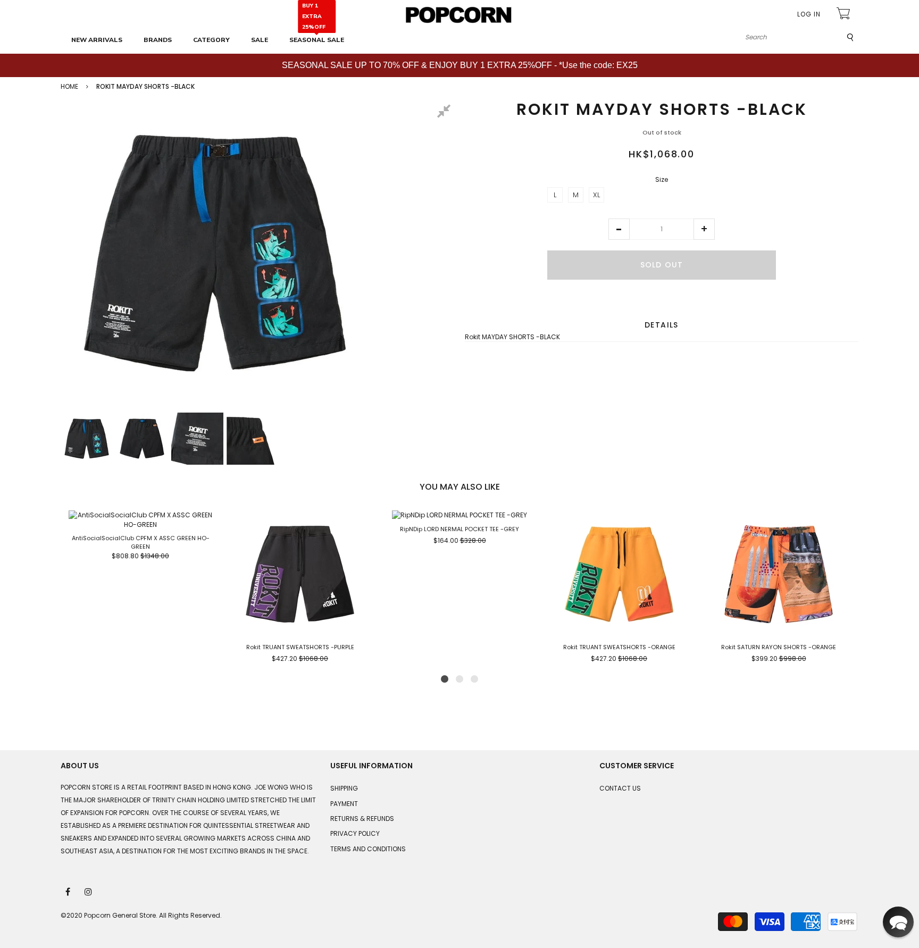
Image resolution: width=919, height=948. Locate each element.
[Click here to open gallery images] (445, 112)
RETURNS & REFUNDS (362, 818)
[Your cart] (845, 14)
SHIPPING (344, 788)
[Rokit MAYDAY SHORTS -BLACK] (87, 439)
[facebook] (69, 891)
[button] (619, 229)
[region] (459, 65)
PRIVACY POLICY (355, 833)
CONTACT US (620, 788)
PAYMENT (344, 803)
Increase (704, 229)
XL (596, 195)
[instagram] (89, 891)
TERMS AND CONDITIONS (368, 848)
